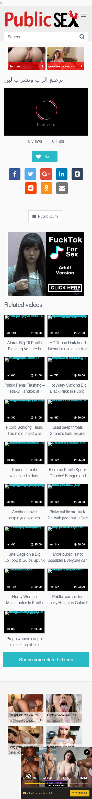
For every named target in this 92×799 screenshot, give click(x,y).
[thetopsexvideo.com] (42, 19)
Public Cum (47, 216)
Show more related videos (46, 659)
